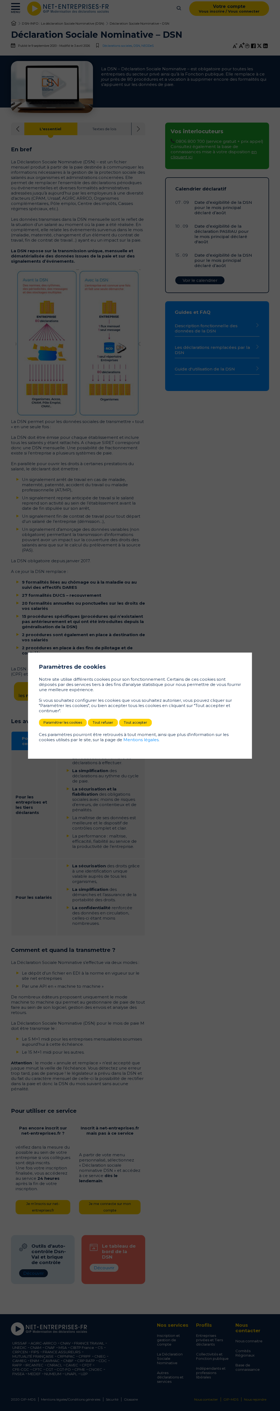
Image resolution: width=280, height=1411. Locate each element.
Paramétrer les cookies (62, 722)
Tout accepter (135, 722)
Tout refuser (102, 722)
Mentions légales (141, 739)
